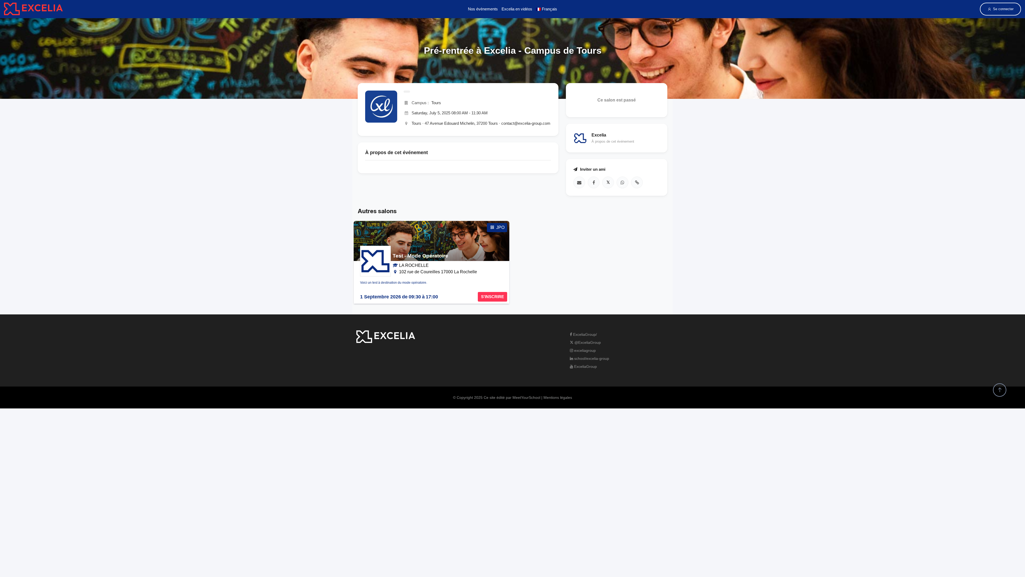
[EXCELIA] (33, 9)
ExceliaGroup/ (584, 334)
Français (549, 9)
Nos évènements (483, 9)
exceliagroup (584, 350)
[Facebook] (594, 182)
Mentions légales (557, 397)
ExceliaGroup (585, 366)
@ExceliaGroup (587, 342)
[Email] (579, 182)
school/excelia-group (591, 358)
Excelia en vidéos (517, 9)
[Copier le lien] (637, 182)
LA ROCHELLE (414, 265)
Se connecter (1003, 9)
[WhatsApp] (622, 182)
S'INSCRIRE (492, 296)
